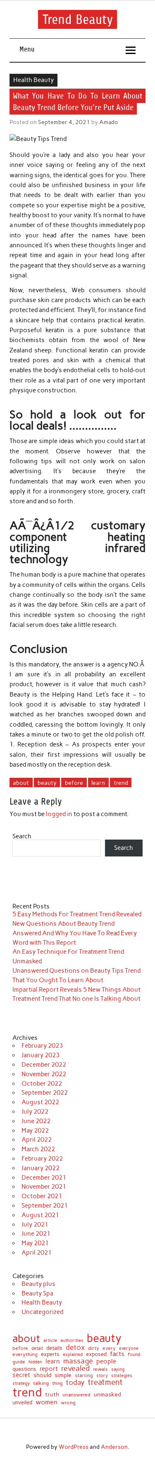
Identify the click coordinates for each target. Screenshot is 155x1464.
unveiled (22, 1402)
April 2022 (36, 1139)
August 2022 (40, 1102)
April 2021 (36, 1252)
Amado (108, 122)
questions (24, 1369)
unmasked (107, 1394)
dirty (93, 1348)
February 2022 (42, 1158)
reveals (100, 1370)
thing (57, 1383)
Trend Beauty (78, 19)
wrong (68, 1402)
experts (50, 1354)
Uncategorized (42, 1312)
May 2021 (35, 1243)
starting (84, 1375)
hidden (35, 1362)
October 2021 (41, 1196)
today (75, 1382)
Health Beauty (33, 80)
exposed (96, 1354)
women (46, 1401)
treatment (105, 1383)
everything (25, 1354)
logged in (59, 814)
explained (73, 1354)
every (109, 1348)
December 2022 (43, 1064)
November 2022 (43, 1074)
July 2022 (34, 1111)
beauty (47, 782)
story (102, 1375)
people (106, 1361)
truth (52, 1395)
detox (75, 1347)
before (74, 782)
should (42, 1375)
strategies (121, 1376)
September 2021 (44, 1205)
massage (78, 1361)
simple (63, 1375)
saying (117, 1369)
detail (37, 1349)
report (49, 1369)
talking (41, 1383)
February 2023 (42, 1045)
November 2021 (43, 1186)
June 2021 (35, 1233)
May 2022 (35, 1130)
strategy (21, 1384)
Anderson (114, 1446)
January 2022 (40, 1168)
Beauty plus (38, 1284)
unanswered (76, 1394)
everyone (128, 1349)
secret (21, 1375)
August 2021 (40, 1215)
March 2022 (38, 1149)
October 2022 (41, 1083)
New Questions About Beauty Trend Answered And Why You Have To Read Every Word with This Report (74, 933)
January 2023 (40, 1055)
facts (117, 1354)
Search (21, 836)
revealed (75, 1368)
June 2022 (35, 1121)
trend (121, 782)
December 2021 (43, 1177)
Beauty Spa (37, 1293)
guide (18, 1361)
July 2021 (34, 1224)
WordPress (73, 1446)
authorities (71, 1340)
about (21, 782)
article (50, 1340)
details (54, 1348)
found (134, 1354)
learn (98, 782)
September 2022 (44, 1092)
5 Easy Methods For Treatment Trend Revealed (76, 914)
